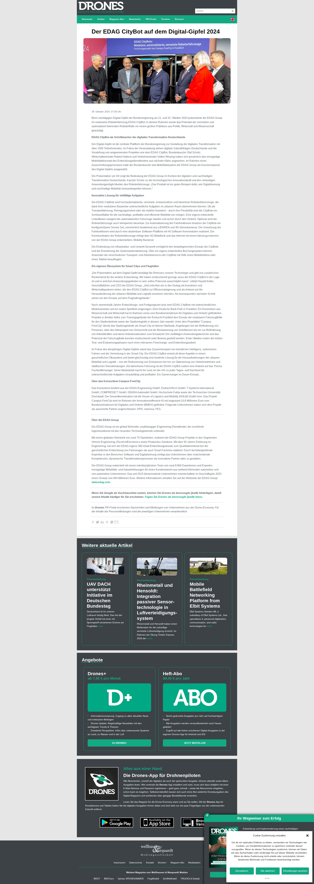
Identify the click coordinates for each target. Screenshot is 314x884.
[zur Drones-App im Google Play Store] (116, 822)
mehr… (102, 626)
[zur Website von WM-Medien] (157, 850)
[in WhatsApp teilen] (112, 522)
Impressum (119, 862)
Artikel (101, 19)
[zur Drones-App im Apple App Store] (157, 822)
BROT (97, 878)
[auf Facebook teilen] (93, 522)
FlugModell (153, 878)
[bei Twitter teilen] (97, 522)
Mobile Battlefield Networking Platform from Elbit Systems (205, 595)
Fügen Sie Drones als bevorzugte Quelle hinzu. (174, 497)
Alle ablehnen (268, 870)
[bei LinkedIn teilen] (102, 522)
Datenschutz (135, 862)
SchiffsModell (170, 878)
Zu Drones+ (119, 743)
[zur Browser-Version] (198, 822)
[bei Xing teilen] (107, 522)
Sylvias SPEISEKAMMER (131, 878)
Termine (165, 19)
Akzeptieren (241, 870)
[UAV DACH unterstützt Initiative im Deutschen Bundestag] (105, 567)
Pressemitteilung (96, 579)
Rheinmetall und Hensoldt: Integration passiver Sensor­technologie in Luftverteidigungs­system (157, 602)
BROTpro (109, 878)
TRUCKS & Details (190, 878)
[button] (307, 835)
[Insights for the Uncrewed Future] (100, 5)
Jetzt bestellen (194, 743)
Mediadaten (194, 862)
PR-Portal (151, 19)
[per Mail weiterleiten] (116, 522)
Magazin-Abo (116, 19)
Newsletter (135, 19)
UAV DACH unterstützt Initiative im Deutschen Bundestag (99, 595)
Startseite (87, 19)
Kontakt (150, 862)
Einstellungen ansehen (295, 870)
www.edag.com (101, 482)
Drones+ (179, 19)
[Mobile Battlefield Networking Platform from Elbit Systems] (208, 567)
